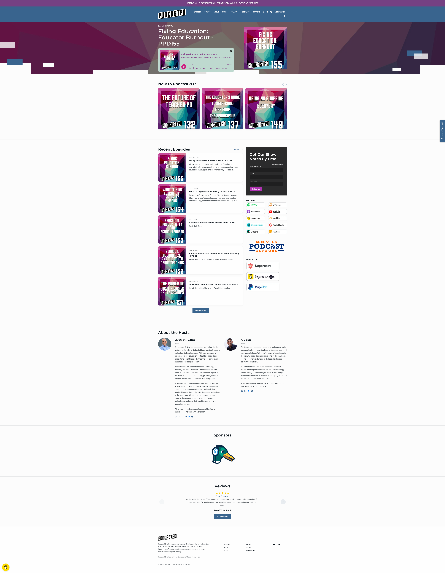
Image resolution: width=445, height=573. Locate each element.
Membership (280, 12)
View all (237, 150)
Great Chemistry (222, 496)
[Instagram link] (264, 12)
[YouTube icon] (279, 545)
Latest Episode (165, 26)
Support (256, 12)
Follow (234, 12)
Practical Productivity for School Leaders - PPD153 (213, 223)
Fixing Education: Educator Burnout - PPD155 (185, 37)
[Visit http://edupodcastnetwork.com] (266, 246)
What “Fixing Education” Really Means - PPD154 (212, 191)
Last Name (253, 181)
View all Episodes (200, 310)
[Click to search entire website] (285, 16)
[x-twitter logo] (179, 417)
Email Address (255, 167)
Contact (246, 12)
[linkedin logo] (189, 417)
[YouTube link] (267, 12)
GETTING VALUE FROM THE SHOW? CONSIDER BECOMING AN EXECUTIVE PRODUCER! (222, 3)
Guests (207, 12)
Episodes (197, 12)
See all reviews (222, 516)
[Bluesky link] (271, 12)
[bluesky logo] (192, 417)
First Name (253, 174)
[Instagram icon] (269, 545)
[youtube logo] (185, 417)
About (216, 12)
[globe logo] (176, 417)
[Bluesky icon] (274, 545)
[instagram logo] (182, 417)
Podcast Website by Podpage (181, 564)
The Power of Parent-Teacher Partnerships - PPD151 (213, 284)
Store (224, 12)
